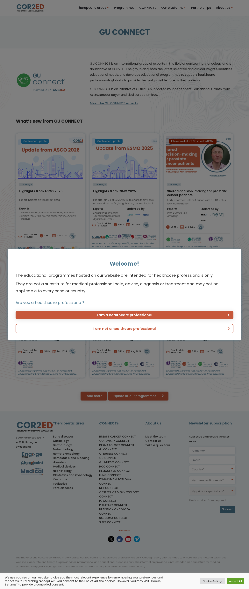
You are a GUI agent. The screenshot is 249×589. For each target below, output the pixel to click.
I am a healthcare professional (124, 315)
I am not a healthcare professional (124, 328)
